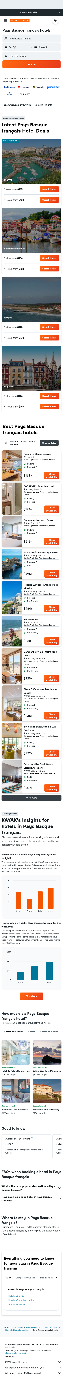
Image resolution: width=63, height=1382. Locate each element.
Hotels (20, 1327)
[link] (32, 996)
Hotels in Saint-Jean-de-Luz (21, 1300)
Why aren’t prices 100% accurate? (23, 1373)
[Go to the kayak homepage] (20, 20)
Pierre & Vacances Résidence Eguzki (40, 691)
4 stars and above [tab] (13, 1031)
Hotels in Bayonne (17, 1304)
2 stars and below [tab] (49, 1031)
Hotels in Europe (33, 1327)
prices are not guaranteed (15, 1353)
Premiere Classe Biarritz (37, 453)
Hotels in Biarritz (16, 1295)
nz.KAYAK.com (7, 1327)
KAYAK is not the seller (16, 1362)
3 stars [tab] (31, 1031)
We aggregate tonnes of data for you (24, 1367)
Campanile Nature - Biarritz (39, 520)
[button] (59, 12)
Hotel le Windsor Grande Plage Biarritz (41, 586)
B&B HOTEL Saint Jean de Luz (40, 486)
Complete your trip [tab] (25, 1277)
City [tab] (8, 1277)
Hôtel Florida (31, 619)
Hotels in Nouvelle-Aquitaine (17, 1330)
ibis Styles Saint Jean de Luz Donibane (40, 728)
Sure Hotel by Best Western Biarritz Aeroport (39, 765)
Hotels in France (50, 1327)
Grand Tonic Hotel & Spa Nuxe (40, 552)
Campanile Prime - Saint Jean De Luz (40, 653)
